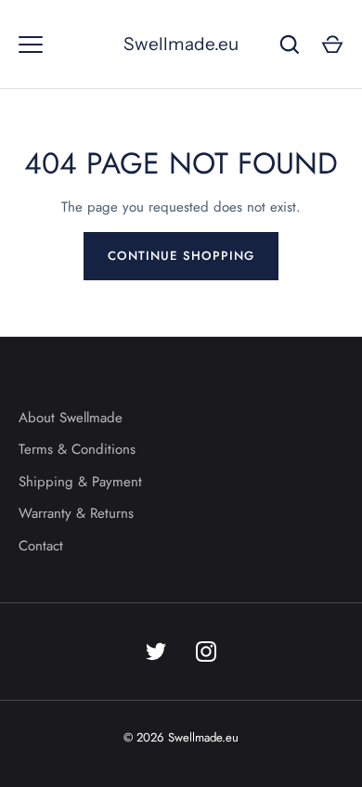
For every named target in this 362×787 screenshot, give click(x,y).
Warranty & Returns (76, 513)
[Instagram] (206, 651)
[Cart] (332, 44)
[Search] (289, 44)
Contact (41, 545)
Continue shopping (181, 255)
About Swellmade (71, 417)
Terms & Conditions (77, 449)
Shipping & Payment (80, 481)
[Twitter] (156, 651)
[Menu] (30, 44)
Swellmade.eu (181, 44)
